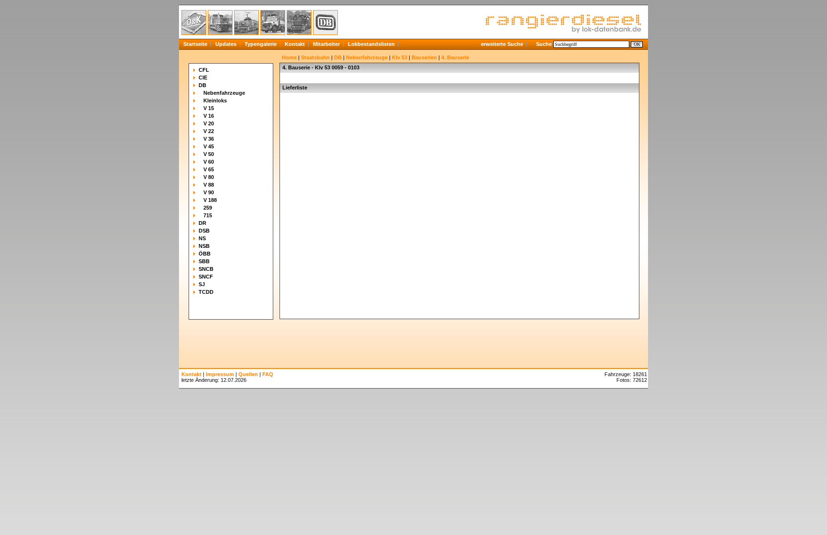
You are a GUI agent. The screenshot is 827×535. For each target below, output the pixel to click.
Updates (225, 44)
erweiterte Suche (502, 44)
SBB (204, 261)
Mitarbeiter (326, 44)
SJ (202, 284)
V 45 (208, 146)
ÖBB (205, 253)
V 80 (208, 177)
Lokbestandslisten (371, 44)
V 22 (208, 131)
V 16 (208, 116)
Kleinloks (215, 100)
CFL (204, 70)
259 (207, 208)
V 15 (208, 108)
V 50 (208, 154)
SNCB (206, 269)
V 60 (208, 162)
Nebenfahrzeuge (224, 93)
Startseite (195, 44)
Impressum (220, 374)
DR (202, 223)
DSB (204, 231)
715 (207, 215)
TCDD (206, 292)
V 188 (210, 200)
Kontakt (295, 44)
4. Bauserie (455, 57)
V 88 (208, 185)
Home (289, 57)
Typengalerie (261, 44)
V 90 (208, 192)
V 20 (208, 123)
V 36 (208, 139)
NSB (204, 246)
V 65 (208, 169)
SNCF (206, 276)
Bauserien (424, 57)
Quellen (248, 374)
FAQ (267, 374)
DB (202, 85)
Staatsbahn (315, 57)
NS (202, 238)
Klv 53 (399, 57)
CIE (203, 77)
